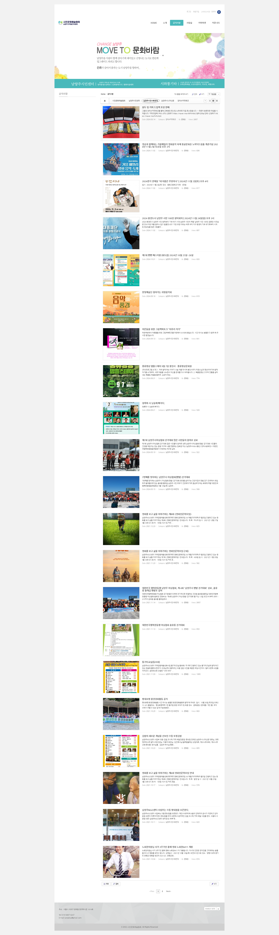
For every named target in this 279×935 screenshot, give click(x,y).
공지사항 (176, 23)
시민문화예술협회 (118, 101)
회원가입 (196, 12)
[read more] (160, 122)
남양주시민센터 (134, 101)
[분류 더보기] (205, 100)
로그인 (189, 12)
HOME (154, 23)
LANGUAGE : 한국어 (208, 12)
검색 (195, 94)
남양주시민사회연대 (150, 101)
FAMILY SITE (210, 909)
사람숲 (189, 23)
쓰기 (202, 94)
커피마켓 (202, 23)
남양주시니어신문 (167, 101)
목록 (107, 884)
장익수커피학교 (183, 101)
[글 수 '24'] (105, 101)
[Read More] (160, 159)
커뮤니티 (216, 23)
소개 (165, 23)
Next (168, 891)
